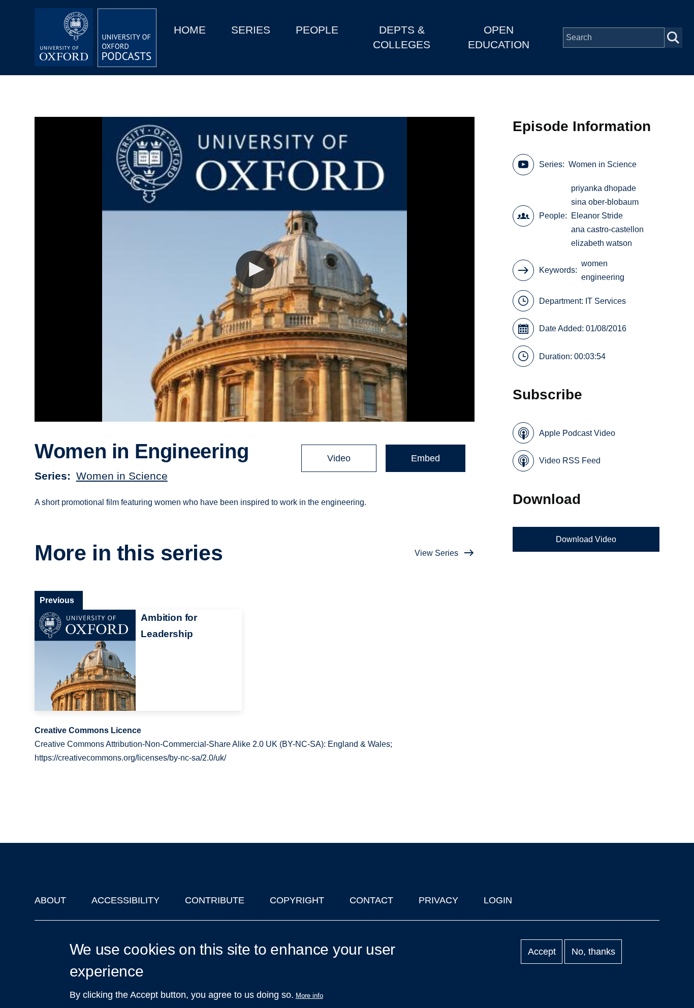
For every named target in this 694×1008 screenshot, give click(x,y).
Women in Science (122, 476)
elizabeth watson (601, 243)
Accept (542, 952)
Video (339, 458)
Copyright (297, 900)
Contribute (214, 900)
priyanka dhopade (603, 188)
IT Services (605, 301)
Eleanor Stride (597, 215)
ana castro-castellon (607, 229)
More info (309, 995)
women (594, 263)
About (50, 900)
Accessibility (125, 900)
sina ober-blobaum (605, 202)
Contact (371, 900)
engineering (602, 277)
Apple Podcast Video (577, 433)
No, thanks (593, 952)
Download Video (586, 539)
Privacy (438, 900)
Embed (425, 458)
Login (498, 900)
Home (190, 30)
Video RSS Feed (570, 460)
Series (250, 30)
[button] (255, 269)
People (317, 30)
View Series (436, 553)
